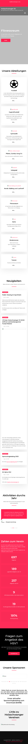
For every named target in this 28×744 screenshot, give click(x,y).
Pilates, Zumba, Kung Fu (14, 153)
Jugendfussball (14, 112)
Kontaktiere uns (14, 653)
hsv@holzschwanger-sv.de (14, 1)
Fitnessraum (14, 203)
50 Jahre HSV (6, 472)
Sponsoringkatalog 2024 (12, 461)
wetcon (21, 740)
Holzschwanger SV (8, 9)
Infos (6, 43)
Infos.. (13, 100)
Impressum (8, 741)
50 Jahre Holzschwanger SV (13, 482)
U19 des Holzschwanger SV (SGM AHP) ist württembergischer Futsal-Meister (13, 321)
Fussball (14, 90)
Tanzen (14, 260)
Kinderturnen (14, 240)
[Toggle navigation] (25, 13)
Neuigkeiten (5, 292)
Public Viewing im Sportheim (11, 295)
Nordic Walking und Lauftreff (14, 188)
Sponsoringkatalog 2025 (10, 456)
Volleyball (14, 170)
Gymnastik (14, 133)
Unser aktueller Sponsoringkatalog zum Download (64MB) (14, 700)
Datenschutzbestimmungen (16, 741)
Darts (14, 222)
